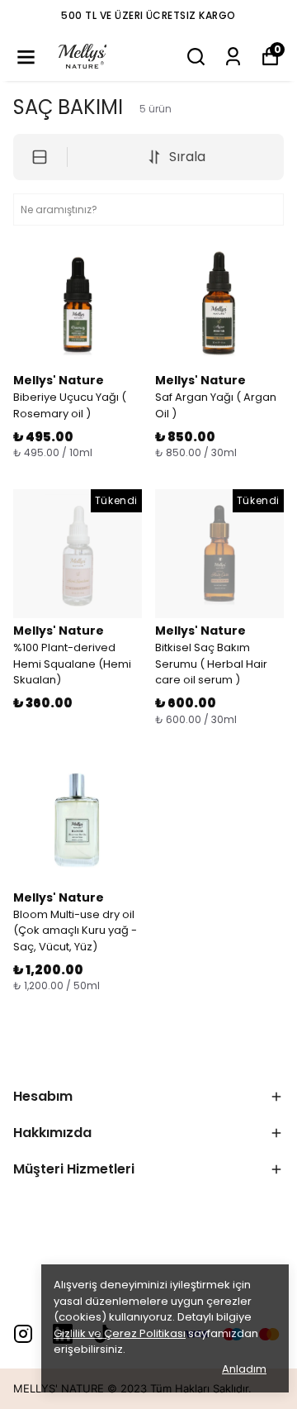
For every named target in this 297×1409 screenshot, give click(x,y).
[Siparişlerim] (233, 56)
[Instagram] (23, 1334)
